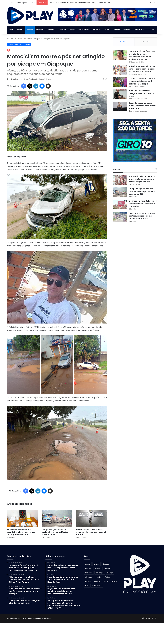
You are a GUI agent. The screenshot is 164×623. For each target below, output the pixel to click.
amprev (96, 564)
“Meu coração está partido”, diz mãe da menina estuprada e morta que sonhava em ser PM (142, 55)
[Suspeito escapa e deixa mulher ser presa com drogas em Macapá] (120, 106)
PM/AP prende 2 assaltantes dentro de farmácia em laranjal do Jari (91, 532)
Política (39, 30)
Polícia (30, 30)
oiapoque (88, 577)
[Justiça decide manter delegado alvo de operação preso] (120, 94)
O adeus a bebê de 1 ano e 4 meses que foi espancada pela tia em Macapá (142, 81)
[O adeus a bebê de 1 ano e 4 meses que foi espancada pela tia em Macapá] (120, 82)
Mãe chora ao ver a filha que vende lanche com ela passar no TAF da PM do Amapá (142, 69)
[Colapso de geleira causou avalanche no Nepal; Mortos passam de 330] (57, 518)
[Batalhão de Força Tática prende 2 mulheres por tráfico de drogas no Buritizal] (22, 518)
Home (11, 30)
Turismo (127, 30)
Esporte (51, 30)
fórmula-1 (88, 573)
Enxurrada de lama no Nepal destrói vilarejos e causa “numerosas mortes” (142, 216)
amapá (87, 564)
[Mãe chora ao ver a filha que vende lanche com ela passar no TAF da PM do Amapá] (120, 70)
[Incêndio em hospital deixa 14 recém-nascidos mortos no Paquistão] (120, 204)
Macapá (110, 573)
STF (86, 586)
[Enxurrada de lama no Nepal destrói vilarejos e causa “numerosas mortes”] (120, 217)
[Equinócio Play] (30, 16)
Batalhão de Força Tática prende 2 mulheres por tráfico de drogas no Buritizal (21, 532)
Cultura (62, 30)
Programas (83, 30)
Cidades (106, 564)
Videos (72, 30)
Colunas (96, 30)
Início (11, 39)
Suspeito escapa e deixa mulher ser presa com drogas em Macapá (142, 106)
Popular (123, 42)
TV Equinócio (96, 586)
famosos (107, 568)
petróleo (98, 577)
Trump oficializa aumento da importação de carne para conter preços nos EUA (142, 179)
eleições (88, 568)
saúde (106, 581)
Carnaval (139, 30)
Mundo (117, 30)
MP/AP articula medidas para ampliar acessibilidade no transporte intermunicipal (81, 3)
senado (114, 581)
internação (100, 573)
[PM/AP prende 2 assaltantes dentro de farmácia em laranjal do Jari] (91, 518)
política (88, 581)
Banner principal (14, 44)
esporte (97, 568)
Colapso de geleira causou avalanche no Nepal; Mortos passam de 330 (55, 532)
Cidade (19, 30)
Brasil (107, 30)
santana (97, 581)
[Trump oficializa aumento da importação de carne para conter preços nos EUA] (120, 180)
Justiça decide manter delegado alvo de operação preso (142, 93)
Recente (146, 42)
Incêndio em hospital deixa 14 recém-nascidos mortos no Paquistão (143, 204)
